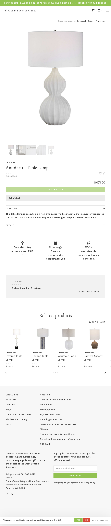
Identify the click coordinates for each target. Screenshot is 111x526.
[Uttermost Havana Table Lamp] (42, 339)
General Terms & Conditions (55, 399)
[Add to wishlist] (100, 173)
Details (10, 225)
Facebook (81, 21)
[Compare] (93, 10)
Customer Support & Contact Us (58, 424)
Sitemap (44, 429)
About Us (45, 394)
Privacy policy (47, 409)
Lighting (10, 404)
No (86, 520)
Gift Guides (12, 394)
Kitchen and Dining (16, 419)
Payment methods (50, 414)
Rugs (9, 409)
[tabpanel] (55, 78)
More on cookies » (100, 520)
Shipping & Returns (51, 419)
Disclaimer (46, 404)
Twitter (91, 21)
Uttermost (11, 162)
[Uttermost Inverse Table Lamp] (16, 339)
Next (105, 372)
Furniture (11, 399)
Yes (78, 520)
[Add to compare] (104, 173)
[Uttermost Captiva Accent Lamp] (95, 339)
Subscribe (75, 476)
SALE (8, 424)
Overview (11, 208)
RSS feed (45, 444)
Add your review (89, 291)
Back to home (97, 322)
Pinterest (100, 21)
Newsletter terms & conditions (57, 434)
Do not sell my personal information (60, 439)
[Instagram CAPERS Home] (12, 494)
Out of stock (55, 189)
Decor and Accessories (18, 414)
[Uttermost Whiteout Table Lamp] (68, 339)
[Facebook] (7, 494)
